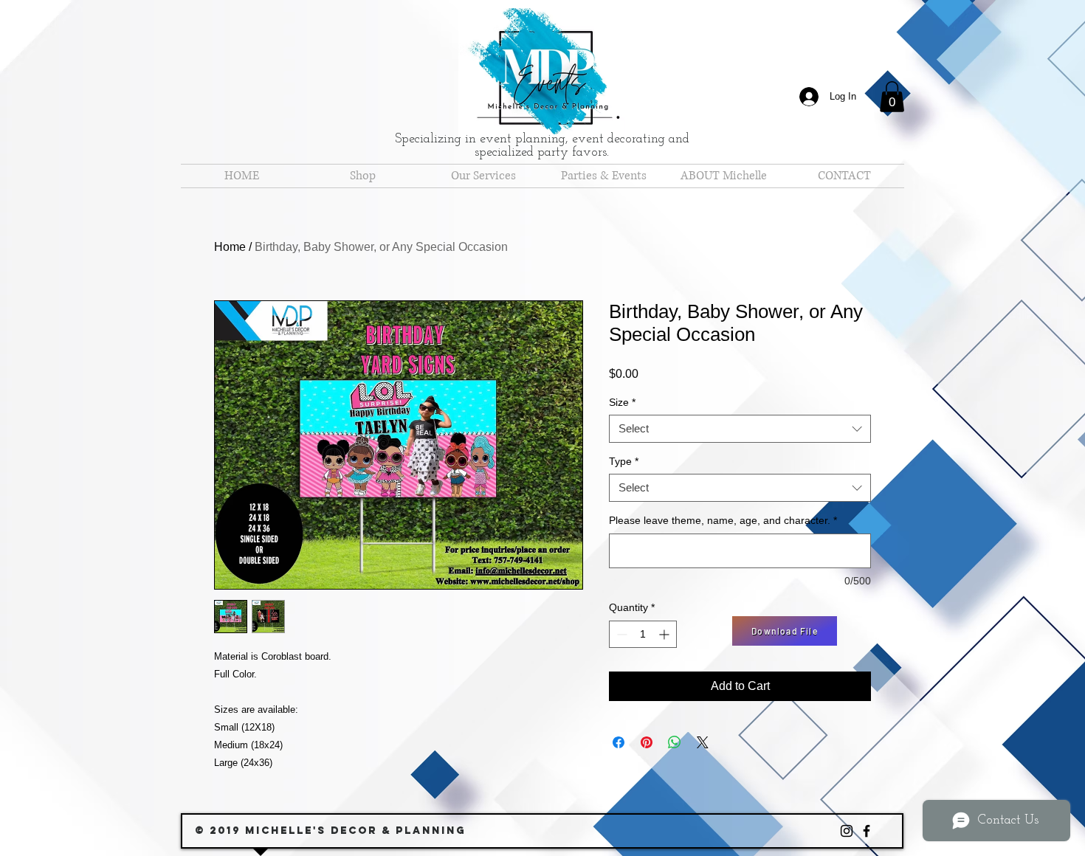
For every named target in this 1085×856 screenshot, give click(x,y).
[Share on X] (703, 742)
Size (622, 402)
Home (230, 247)
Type (623, 461)
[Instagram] (846, 831)
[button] (892, 96)
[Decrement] (620, 634)
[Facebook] (866, 831)
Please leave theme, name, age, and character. (723, 520)
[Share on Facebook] (618, 742)
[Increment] (665, 634)
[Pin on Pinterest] (646, 742)
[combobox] (740, 429)
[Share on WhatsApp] (674, 742)
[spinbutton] (643, 634)
